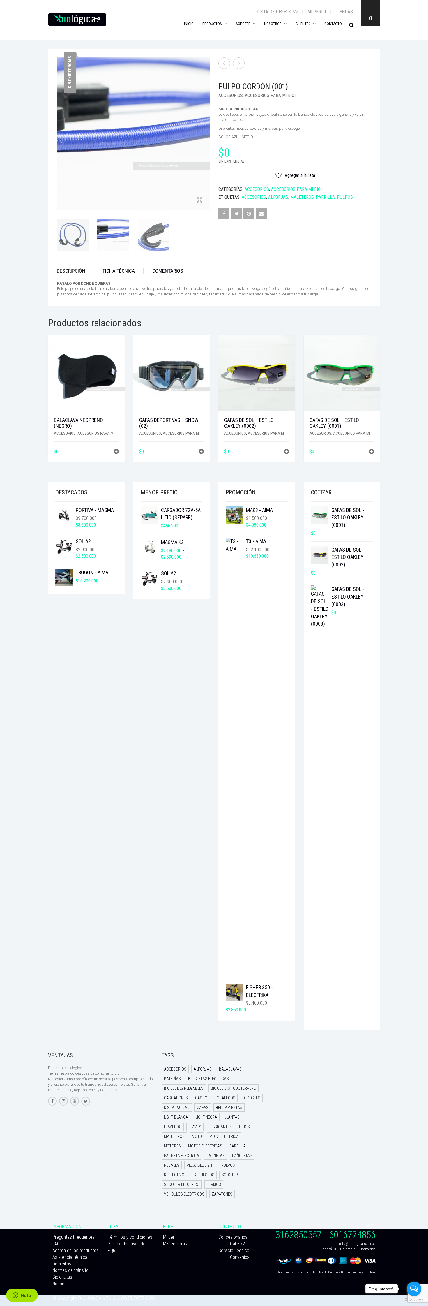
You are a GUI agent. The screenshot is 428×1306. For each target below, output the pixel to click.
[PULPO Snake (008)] (224, 63)
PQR (111, 1250)
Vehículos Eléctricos (184, 1194)
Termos (214, 1184)
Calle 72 (237, 1244)
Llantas (232, 1117)
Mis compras (175, 1244)
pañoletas (242, 1155)
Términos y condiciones (130, 1237)
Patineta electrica (181, 1155)
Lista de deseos (274, 12)
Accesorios (230, 95)
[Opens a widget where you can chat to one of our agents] (22, 1296)
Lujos (244, 1126)
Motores (172, 1146)
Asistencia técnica (69, 1257)
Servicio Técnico (233, 1250)
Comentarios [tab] (167, 271)
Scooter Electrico (181, 1184)
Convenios (240, 1257)
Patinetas (215, 1155)
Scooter (230, 1175)
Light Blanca (176, 1117)
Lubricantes (220, 1126)
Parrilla (325, 197)
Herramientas (229, 1107)
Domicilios (61, 1264)
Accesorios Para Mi (95, 433)
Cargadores (176, 1098)
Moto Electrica (224, 1136)
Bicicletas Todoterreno (233, 1088)
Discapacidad (177, 1107)
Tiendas (344, 12)
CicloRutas (62, 1277)
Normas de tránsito (70, 1270)
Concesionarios (232, 1237)
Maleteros (302, 197)
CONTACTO (333, 24)
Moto (197, 1136)
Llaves (195, 1126)
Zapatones (222, 1194)
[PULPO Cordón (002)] (239, 63)
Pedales (171, 1165)
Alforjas (278, 197)
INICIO (189, 24)
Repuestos (204, 1175)
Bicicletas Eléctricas (208, 1078)
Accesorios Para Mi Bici (270, 95)
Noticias (60, 1283)
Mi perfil (317, 12)
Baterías (172, 1078)
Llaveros (172, 1126)
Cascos (202, 1098)
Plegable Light (200, 1165)
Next (206, 127)
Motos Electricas (205, 1146)
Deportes (251, 1098)
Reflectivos (175, 1175)
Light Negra (206, 1117)
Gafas (202, 1107)
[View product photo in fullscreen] (199, 200)
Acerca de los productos (75, 1250)
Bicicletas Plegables (184, 1088)
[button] (116, 452)
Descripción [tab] (71, 271)
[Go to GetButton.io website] (414, 1300)
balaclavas (230, 1069)
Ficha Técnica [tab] (119, 271)
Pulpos (345, 197)
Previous (60, 127)
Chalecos (226, 1098)
